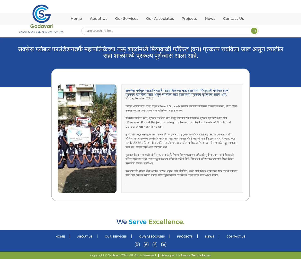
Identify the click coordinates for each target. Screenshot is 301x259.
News (210, 18)
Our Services (126, 18)
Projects (189, 18)
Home (76, 18)
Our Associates (160, 18)
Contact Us (233, 18)
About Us (98, 18)
